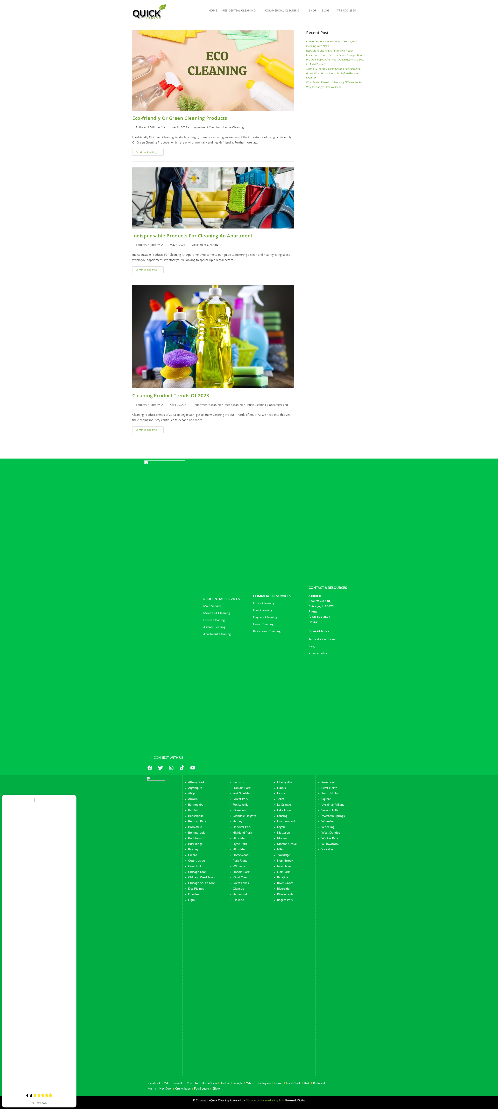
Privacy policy (318, 653)
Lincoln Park (241, 872)
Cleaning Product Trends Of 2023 (170, 395)
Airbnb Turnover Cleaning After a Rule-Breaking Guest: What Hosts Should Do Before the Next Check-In (333, 73)
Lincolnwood (286, 821)
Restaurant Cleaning (267, 631)
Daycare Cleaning (265, 617)
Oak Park (283, 872)
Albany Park (196, 782)
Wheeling (327, 821)
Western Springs (333, 816)
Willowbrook (330, 844)
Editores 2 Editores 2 (149, 127)
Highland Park (242, 832)
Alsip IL (193, 793)
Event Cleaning (263, 624)
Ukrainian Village (332, 804)
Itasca (281, 793)
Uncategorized (278, 405)
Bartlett (193, 810)
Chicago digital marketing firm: (265, 1100)
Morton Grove (287, 844)
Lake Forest (285, 810)
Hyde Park (240, 844)
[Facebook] (150, 768)
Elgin (191, 900)
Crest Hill (194, 866)
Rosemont (328, 782)
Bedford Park (197, 821)
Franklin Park (242, 788)
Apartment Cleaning (207, 127)
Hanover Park (242, 827)
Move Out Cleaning (216, 613)
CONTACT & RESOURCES (328, 587)
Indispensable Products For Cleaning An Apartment (192, 235)
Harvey (237, 821)
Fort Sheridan (242, 793)
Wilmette (239, 866)
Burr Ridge (195, 844)
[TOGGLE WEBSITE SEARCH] (362, 10)
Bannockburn (197, 804)
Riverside (283, 888)
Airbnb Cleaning (214, 627)
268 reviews (39, 1103)
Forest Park (240, 799)
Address (314, 596)
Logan (281, 827)
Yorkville (327, 849)
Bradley (193, 849)
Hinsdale (239, 838)
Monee (282, 838)
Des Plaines (196, 888)
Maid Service (212, 606)
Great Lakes (241, 883)
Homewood (241, 855)
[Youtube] (192, 768)
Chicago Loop (197, 872)
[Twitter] (160, 768)
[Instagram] (171, 768)
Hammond (240, 894)
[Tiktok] (182, 768)
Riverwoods (285, 894)
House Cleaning (233, 127)
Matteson (283, 832)
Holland (238, 900)
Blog (312, 646)
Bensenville (195, 816)
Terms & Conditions (322, 639)
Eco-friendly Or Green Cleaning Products (179, 118)
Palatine (282, 877)
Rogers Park (285, 900)
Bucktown (195, 838)
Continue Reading (150, 151)
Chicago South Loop (202, 883)
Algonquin (195, 788)
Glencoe (238, 888)
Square (326, 799)
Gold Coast (241, 877)
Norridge (284, 855)
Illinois (281, 788)
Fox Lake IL (240, 804)
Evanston (239, 782)
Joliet (280, 799)
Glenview (239, 810)
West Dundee (330, 832)
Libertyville (284, 782)
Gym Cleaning (262, 610)
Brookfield (195, 827)
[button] (334, 631)
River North (329, 788)
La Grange (284, 804)
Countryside (196, 860)
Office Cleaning (263, 603)
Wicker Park (329, 838)
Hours (313, 622)
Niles (280, 849)
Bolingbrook (196, 832)
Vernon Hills (329, 810)
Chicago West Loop (201, 877)
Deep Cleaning (233, 405)
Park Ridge (240, 860)
